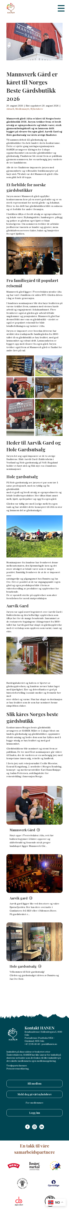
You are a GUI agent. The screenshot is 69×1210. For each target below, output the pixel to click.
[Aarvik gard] (34, 873)
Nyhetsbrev (36, 108)
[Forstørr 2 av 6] (58, 359)
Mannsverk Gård (22, 830)
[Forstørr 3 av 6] (29, 381)
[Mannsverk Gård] (34, 805)
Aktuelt (10, 108)
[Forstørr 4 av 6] (58, 381)
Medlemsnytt (22, 108)
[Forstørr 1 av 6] (29, 359)
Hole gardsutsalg (23, 966)
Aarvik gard (19, 898)
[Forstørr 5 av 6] (29, 403)
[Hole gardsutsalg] (34, 941)
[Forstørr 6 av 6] (58, 403)
